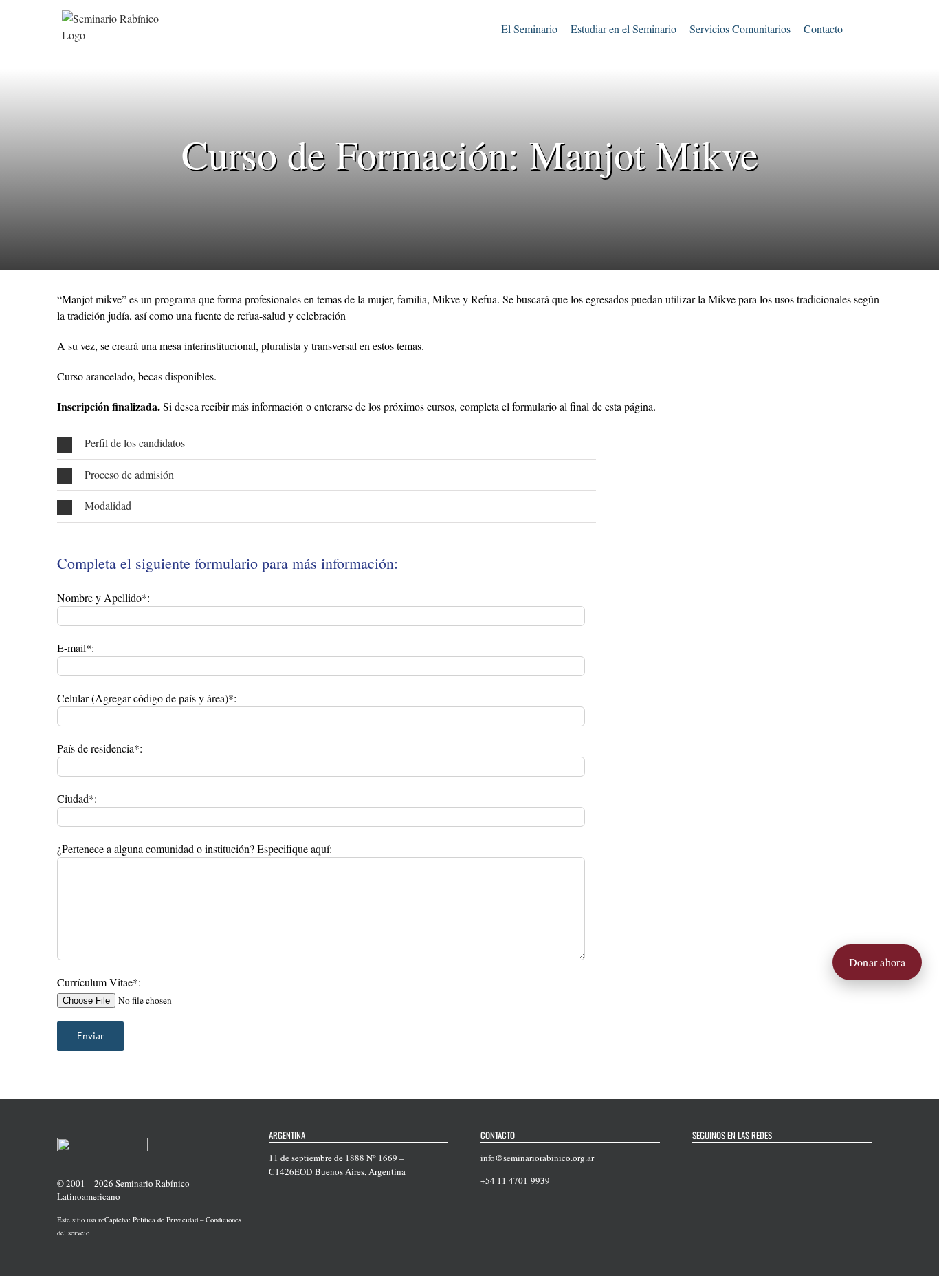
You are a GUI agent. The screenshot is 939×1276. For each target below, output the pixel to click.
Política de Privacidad (165, 1219)
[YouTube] (732, 1158)
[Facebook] (696, 1158)
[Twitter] (714, 1158)
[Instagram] (750, 1158)
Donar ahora (877, 962)
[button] (860, 27)
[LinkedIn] (768, 1158)
